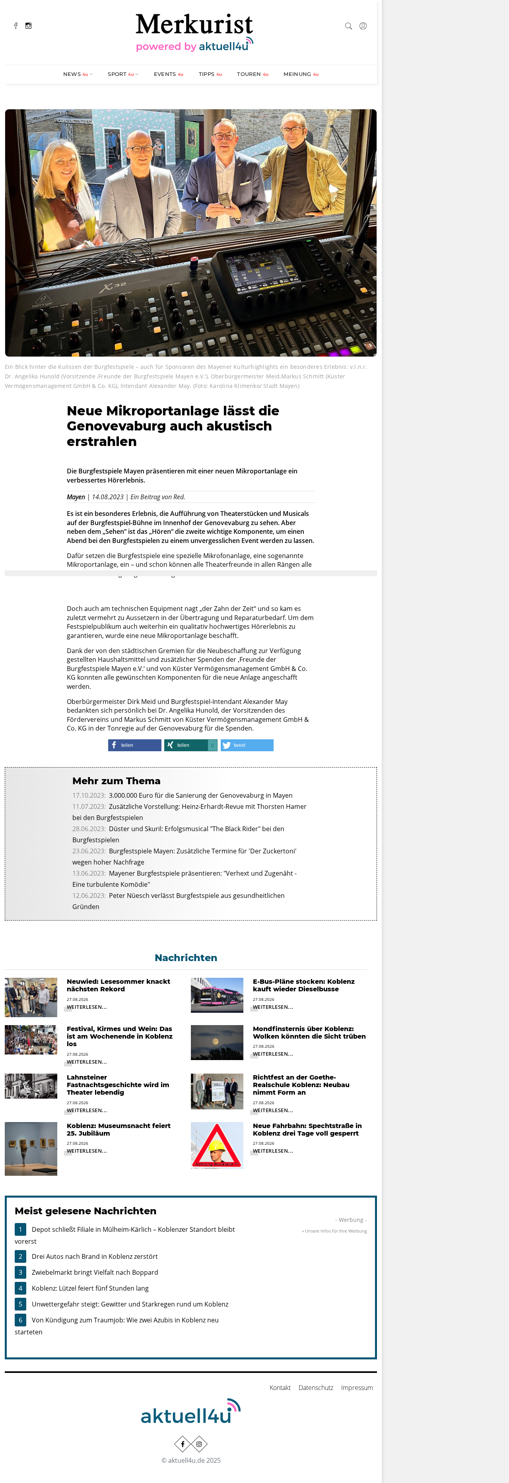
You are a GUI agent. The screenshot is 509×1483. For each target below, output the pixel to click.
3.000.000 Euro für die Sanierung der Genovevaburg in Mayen (201, 795)
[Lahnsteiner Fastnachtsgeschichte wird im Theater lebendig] (31, 1085)
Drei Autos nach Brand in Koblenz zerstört (95, 1256)
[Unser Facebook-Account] (182, 1444)
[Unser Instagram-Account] (199, 1444)
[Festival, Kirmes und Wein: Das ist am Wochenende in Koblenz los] (31, 1039)
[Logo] (194, 31)
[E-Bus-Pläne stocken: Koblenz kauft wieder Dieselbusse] (217, 994)
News (75, 74)
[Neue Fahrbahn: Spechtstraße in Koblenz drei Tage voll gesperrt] (217, 1144)
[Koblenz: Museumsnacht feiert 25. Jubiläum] (31, 1148)
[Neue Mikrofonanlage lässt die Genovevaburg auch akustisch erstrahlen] (191, 232)
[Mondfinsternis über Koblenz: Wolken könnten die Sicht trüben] (217, 1041)
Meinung (301, 74)
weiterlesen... (87, 1006)
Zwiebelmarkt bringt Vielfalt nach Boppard (95, 1272)
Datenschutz (316, 1387)
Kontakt (280, 1387)
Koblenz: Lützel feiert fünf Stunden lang (90, 1288)
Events (169, 74)
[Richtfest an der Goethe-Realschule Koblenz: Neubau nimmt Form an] (217, 1090)
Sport (121, 74)
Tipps (210, 74)
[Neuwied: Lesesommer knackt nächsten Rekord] (31, 997)
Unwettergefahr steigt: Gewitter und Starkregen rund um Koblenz (130, 1304)
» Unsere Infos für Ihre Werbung (334, 1231)
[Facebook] (15, 24)
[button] (134, 745)
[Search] (348, 25)
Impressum (357, 1387)
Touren (252, 74)
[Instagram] (28, 24)
